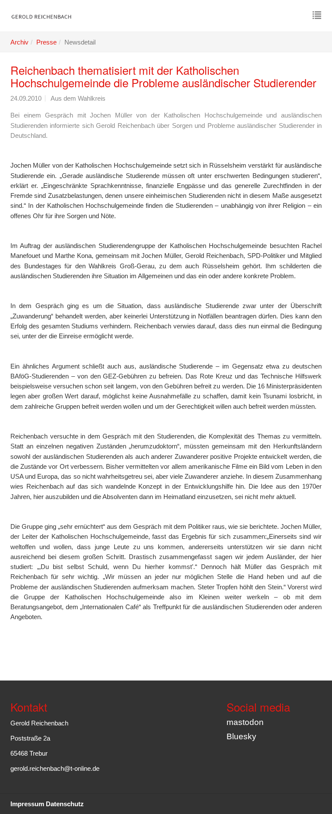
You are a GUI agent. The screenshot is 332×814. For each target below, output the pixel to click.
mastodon (245, 722)
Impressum (27, 804)
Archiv (19, 42)
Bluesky (241, 736)
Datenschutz (65, 804)
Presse (46, 42)
